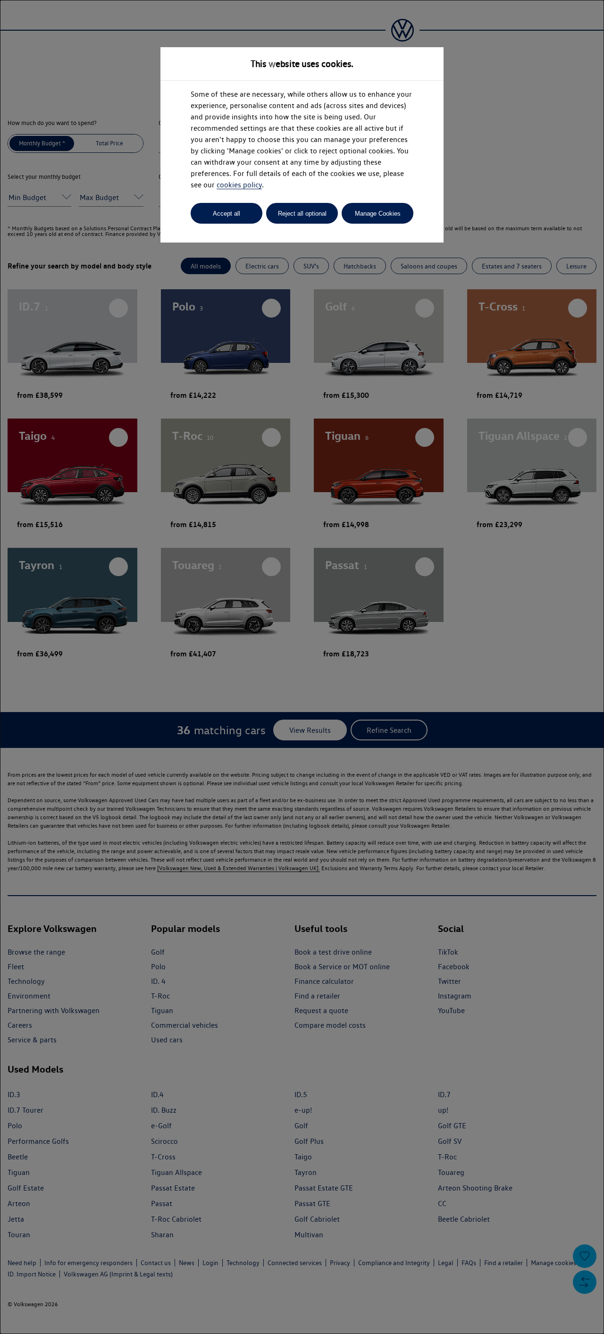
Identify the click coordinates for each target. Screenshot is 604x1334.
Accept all (226, 213)
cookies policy (239, 184)
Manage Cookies (378, 213)
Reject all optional (302, 213)
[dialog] (302, 667)
